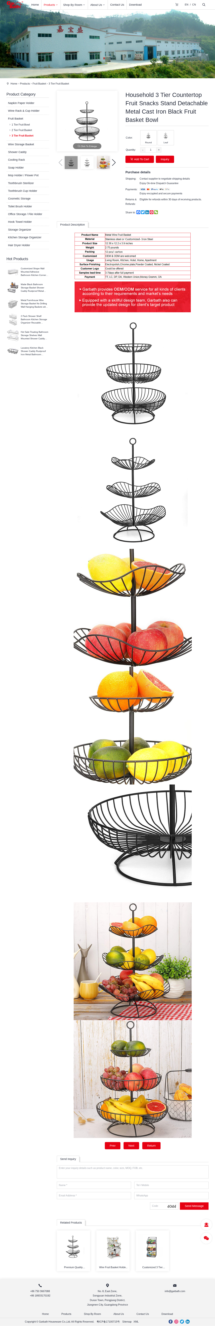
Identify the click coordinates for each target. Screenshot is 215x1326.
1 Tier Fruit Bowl (21, 124)
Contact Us (117, 4)
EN (186, 4)
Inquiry (165, 159)
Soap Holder (16, 167)
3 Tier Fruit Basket (59, 83)
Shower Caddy (17, 152)
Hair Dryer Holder (19, 245)
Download (135, 4)
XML (136, 1321)
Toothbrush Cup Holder (22, 190)
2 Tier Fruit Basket (22, 130)
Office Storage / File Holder (25, 214)
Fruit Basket (39, 83)
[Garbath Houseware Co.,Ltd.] (14, 8)
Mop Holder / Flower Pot (23, 175)
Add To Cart (141, 159)
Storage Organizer (19, 229)
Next (131, 1145)
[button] (114, 162)
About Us (96, 4)
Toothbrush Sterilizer (21, 183)
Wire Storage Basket (21, 144)
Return (151, 1145)
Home (35, 4)
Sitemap (127, 1321)
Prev (113, 1145)
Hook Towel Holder (20, 221)
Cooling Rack (16, 159)
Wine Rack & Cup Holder (24, 110)
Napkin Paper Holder (21, 103)
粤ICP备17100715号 (108, 1321)
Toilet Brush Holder (20, 206)
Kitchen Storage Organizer (24, 237)
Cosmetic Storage (19, 198)
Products (49, 4)
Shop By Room (72, 4)
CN (194, 4)
